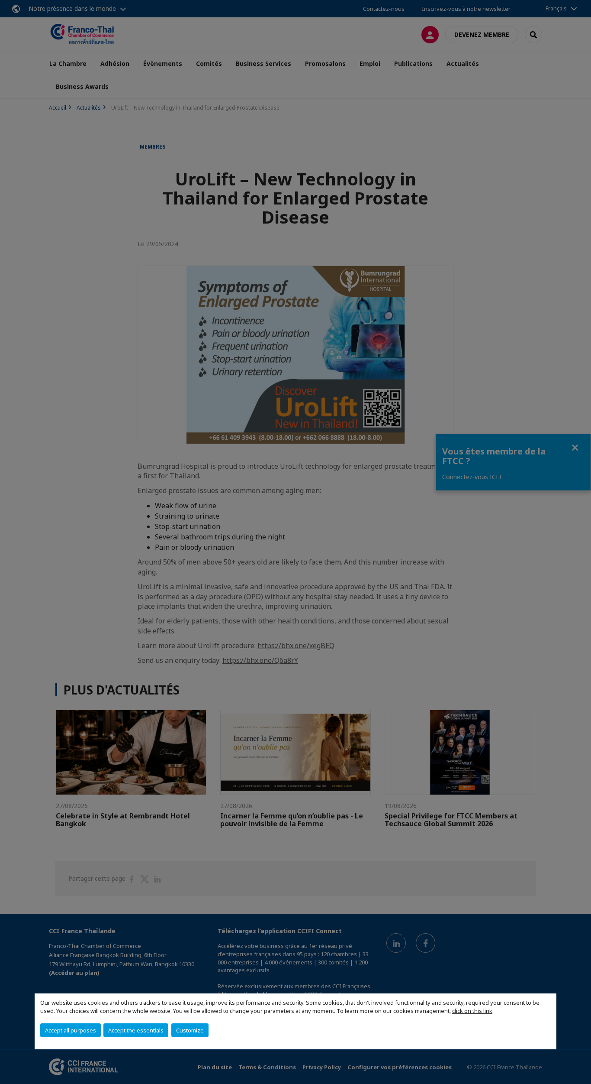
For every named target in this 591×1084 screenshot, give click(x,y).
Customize (190, 1030)
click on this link (472, 1011)
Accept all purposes (70, 1030)
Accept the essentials (136, 1030)
